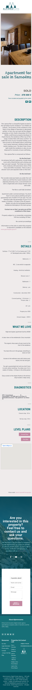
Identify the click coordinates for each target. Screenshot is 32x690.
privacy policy (22, 551)
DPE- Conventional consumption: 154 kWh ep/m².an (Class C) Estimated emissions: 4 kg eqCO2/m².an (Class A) (15, 397)
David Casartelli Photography (23, 492)
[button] (3, 39)
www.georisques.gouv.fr (9, 229)
